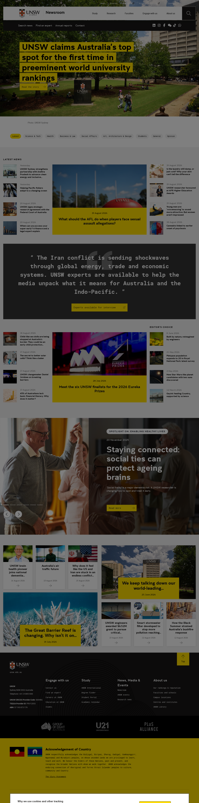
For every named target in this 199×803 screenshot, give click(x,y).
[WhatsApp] (179, 25)
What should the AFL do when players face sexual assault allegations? (100, 221)
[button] (183, 659)
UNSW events (123, 694)
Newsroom (122, 690)
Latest (15, 136)
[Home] (29, 13)
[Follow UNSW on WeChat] (169, 25)
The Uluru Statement (55, 776)
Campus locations (162, 697)
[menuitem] (95, 13)
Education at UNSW (55, 702)
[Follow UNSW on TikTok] (174, 25)
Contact (80, 25)
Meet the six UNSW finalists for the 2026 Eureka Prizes (99, 389)
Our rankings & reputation (166, 688)
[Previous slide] (7, 514)
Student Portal (89, 697)
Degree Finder (88, 692)
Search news (25, 25)
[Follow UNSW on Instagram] (159, 25)
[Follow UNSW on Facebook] (164, 25)
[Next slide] (18, 514)
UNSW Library (159, 706)
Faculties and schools (164, 692)
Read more (115, 508)
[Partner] (54, 13)
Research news (125, 699)
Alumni (49, 706)
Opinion (171, 136)
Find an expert (44, 25)
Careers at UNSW (54, 697)
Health (50, 136)
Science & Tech (32, 136)
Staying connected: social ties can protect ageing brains (143, 463)
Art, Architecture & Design (117, 136)
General (157, 136)
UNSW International (91, 688)
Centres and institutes (165, 702)
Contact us (51, 688)
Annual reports (63, 25)
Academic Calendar (90, 702)
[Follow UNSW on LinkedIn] (153, 25)
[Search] (189, 13)
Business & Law (67, 136)
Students (142, 136)
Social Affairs (89, 136)
